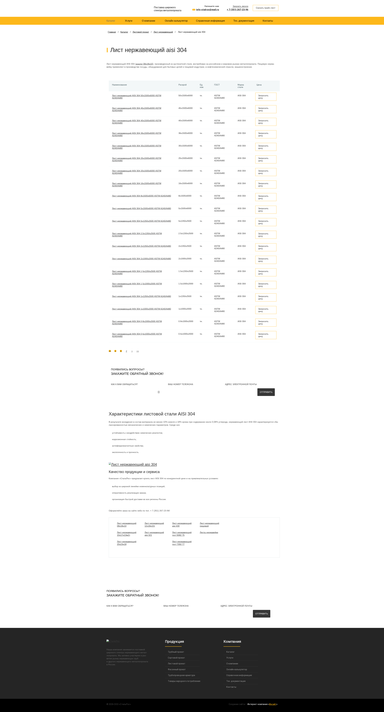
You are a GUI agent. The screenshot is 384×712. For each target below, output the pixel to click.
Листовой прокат (176, 663)
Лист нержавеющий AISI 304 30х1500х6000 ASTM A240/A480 (136, 147)
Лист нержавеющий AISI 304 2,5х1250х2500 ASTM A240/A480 (137, 234)
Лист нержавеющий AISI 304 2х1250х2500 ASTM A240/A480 (141, 246)
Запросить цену (263, 96)
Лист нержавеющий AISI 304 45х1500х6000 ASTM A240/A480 (136, 109)
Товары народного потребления (182, 681)
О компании (148, 20)
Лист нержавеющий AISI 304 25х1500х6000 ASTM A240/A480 (136, 159)
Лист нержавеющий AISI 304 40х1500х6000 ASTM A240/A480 (136, 121)
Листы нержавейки (209, 532)
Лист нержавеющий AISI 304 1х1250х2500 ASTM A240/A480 (141, 296)
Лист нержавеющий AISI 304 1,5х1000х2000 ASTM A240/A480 (137, 284)
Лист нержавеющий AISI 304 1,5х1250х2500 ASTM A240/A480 (137, 272)
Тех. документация (243, 20)
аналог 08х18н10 (144, 64)
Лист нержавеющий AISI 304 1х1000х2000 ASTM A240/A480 (141, 309)
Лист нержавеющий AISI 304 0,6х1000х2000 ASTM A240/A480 (137, 335)
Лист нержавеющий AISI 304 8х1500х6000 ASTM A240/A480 (141, 196)
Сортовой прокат (176, 658)
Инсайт (272, 704)
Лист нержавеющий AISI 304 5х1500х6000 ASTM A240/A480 (141, 208)
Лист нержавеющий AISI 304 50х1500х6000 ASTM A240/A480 (136, 96)
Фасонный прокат (177, 669)
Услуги (128, 20)
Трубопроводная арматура (181, 675)
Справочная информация (210, 20)
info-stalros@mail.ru (207, 9)
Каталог (110, 20)
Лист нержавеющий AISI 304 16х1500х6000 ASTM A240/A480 (136, 184)
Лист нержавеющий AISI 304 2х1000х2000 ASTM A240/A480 (141, 258)
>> (137, 351)
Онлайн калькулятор (176, 20)
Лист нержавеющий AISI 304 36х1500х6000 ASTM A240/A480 (136, 134)
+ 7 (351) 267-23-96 (237, 9)
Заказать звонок (240, 6)
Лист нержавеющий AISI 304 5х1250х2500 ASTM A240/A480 (141, 221)
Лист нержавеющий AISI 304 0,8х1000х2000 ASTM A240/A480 (137, 322)
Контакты (268, 20)
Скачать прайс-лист (265, 8)
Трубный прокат (176, 652)
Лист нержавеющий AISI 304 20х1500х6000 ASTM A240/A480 (136, 172)
